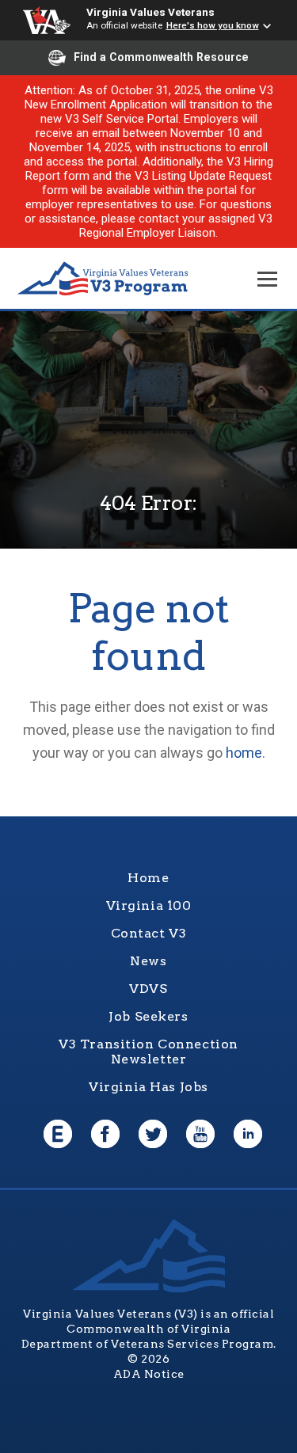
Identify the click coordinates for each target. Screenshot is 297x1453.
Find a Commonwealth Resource (161, 57)
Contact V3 (149, 933)
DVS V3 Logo (103, 279)
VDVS (148, 988)
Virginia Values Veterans (150, 12)
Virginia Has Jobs (148, 1086)
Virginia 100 (149, 905)
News (148, 960)
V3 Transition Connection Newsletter (148, 1051)
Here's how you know (212, 25)
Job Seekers (148, 1016)
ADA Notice (149, 1373)
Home (148, 877)
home (244, 752)
